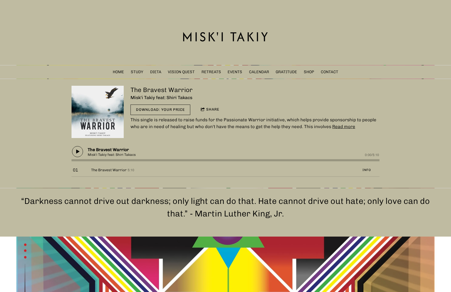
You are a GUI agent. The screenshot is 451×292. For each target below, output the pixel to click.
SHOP (309, 72)
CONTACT (329, 72)
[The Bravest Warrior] (98, 112)
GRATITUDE (286, 72)
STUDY (137, 72)
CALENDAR (259, 72)
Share (212, 109)
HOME (118, 72)
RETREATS (211, 72)
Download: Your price (160, 109)
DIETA (155, 72)
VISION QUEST (181, 72)
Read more (343, 126)
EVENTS (235, 72)
